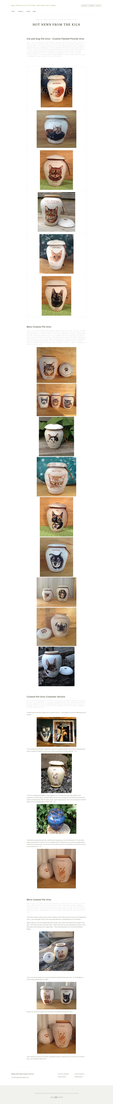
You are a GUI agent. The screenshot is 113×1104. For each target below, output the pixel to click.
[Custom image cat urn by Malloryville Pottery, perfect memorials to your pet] (56, 496)
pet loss (41, 53)
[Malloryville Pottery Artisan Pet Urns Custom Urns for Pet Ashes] (56, 606)
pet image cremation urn (39, 341)
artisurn (58, 42)
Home (13, 11)
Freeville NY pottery (53, 46)
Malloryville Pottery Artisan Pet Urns (33, 5)
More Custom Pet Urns (39, 327)
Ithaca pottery (38, 49)
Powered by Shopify (72, 1093)
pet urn (71, 53)
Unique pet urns (36, 344)
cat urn (75, 330)
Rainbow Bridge (58, 54)
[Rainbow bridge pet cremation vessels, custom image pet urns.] (56, 645)
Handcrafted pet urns (69, 46)
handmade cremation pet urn (44, 335)
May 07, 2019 (31, 330)
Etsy (80, 44)
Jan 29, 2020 (31, 42)
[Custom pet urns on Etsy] (56, 382)
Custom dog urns (45, 332)
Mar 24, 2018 (31, 903)
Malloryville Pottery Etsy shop (71, 49)
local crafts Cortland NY (52, 337)
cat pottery (77, 42)
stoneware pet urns (33, 56)
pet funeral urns (67, 51)
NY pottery (44, 339)
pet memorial (49, 53)
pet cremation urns (54, 51)
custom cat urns (43, 44)
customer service (40, 702)
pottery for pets (33, 54)
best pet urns (67, 42)
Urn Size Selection (63, 1074)
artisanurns (50, 42)
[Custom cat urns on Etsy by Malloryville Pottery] (56, 456)
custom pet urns (72, 44)
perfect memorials (39, 51)
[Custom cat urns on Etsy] (56, 415)
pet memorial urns (61, 53)
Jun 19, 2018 (31, 700)
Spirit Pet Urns (80, 54)
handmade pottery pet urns (64, 47)
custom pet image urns (58, 44)
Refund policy (79, 1076)
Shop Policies (62, 1076)
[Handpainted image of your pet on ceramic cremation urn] (56, 685)
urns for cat (57, 56)
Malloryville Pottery (52, 49)
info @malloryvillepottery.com (20, 1077)
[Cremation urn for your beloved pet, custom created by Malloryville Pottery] (56, 536)
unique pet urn (46, 56)
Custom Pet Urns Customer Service (46, 697)
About (28, 11)
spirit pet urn (69, 54)
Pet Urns (78, 53)
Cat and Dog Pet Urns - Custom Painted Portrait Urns (55, 39)
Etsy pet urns (40, 46)
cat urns (33, 44)
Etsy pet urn (31, 46)
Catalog (20, 11)
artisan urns (40, 42)
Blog (34, 11)
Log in (98, 5)
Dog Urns (33, 334)
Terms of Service (79, 1074)
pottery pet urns (45, 54)
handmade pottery (47, 47)
